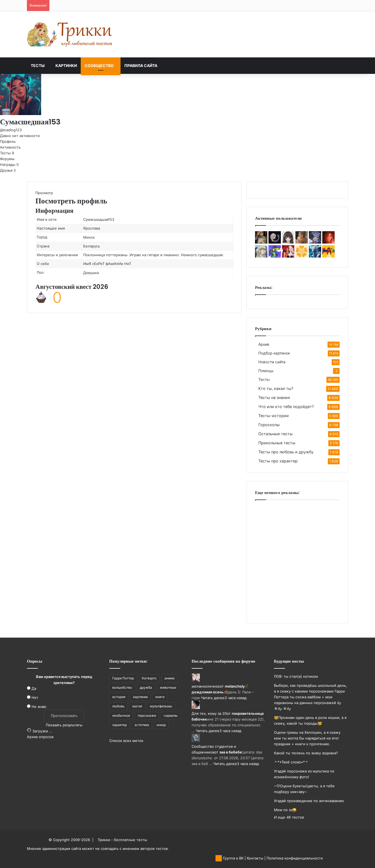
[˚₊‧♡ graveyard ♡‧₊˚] (328, 242)
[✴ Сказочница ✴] (274, 242)
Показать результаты (64, 725)
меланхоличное (206, 686)
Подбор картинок (274, 353)
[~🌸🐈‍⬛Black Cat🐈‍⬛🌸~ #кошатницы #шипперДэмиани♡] (288, 242)
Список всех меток (126, 740)
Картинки (66, 65)
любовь (118, 706)
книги (159, 697)
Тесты (38, 65)
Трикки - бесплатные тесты (122, 840)
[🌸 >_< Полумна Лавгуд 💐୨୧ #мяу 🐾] (261, 242)
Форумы (7, 159)
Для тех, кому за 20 (209, 713)
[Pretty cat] (301, 256)
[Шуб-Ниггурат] (288, 256)
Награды (9, 164)
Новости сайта (272, 362)
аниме (169, 678)
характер (119, 725)
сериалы (171, 715)
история (118, 697)
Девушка (91, 272)
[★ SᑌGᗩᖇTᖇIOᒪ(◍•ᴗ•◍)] (274, 256)
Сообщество (99, 65)
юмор (161, 725)
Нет (35, 697)
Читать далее (213, 698)
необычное (121, 715)
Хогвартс (149, 678)
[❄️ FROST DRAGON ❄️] (315, 256)
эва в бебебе (230, 752)
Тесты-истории (273, 415)
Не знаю (39, 706)
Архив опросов (40, 737)
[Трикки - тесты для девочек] (71, 34)
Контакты (255, 858)
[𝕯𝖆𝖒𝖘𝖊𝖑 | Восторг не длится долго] (301, 242)
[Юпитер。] (261, 256)
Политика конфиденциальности (295, 858)
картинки (140, 697)
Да (34, 688)
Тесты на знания (274, 397)
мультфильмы (161, 706)
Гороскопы (269, 424)
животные (168, 687)
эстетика (142, 725)
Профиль (8, 141)
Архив (263, 344)
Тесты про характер (278, 461)
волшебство (122, 687)
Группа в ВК (233, 858)
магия (137, 706)
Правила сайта (140, 65)
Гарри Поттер (123, 678)
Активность (10, 147)
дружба (146, 687)
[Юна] (328, 256)
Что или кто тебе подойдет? (286, 406)
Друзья (8, 170)
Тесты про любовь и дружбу (286, 452)
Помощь (266, 371)
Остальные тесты (275, 433)
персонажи (147, 715)
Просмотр (44, 193)
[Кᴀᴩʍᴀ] (315, 242)
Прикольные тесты (276, 442)
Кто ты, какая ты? (275, 388)
